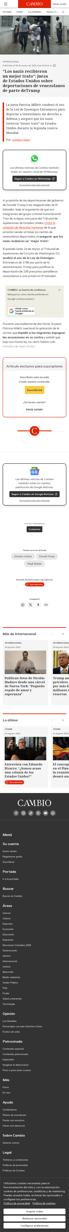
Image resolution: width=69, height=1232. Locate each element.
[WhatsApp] (53, 813)
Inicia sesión (34, 409)
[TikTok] (30, 813)
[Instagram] (23, 813)
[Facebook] (16, 813)
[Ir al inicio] (34, 4)
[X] (38, 813)
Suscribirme (34, 390)
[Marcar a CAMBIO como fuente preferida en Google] (34, 311)
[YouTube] (45, 813)
